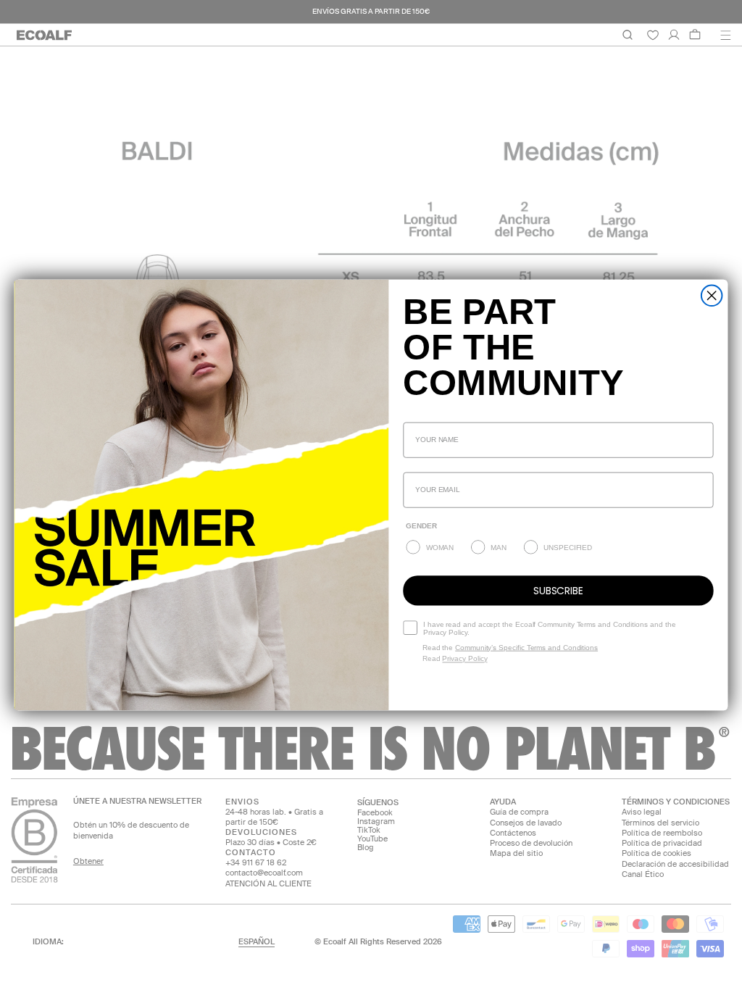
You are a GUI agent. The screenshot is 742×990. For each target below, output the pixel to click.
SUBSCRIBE (558, 590)
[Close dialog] (711, 295)
